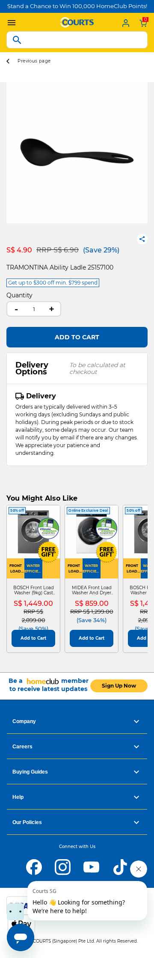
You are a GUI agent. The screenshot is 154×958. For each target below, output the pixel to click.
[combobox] (77, 39)
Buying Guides (30, 772)
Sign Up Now (119, 685)
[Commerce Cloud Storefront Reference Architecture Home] (77, 21)
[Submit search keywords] (17, 39)
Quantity (19, 295)
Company (24, 721)
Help (18, 797)
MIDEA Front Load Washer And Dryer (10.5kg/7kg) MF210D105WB (92, 590)
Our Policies (27, 822)
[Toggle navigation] (9, 23)
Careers (22, 747)
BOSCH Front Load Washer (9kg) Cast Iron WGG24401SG (33, 590)
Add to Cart (77, 337)
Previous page (34, 61)
